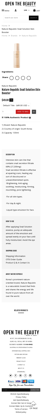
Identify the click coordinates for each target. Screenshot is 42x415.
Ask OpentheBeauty (21, 400)
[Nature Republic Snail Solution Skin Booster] (17, 55)
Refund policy (21, 412)
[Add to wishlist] (34, 112)
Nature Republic (29, 36)
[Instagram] (30, 375)
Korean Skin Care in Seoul (21, 403)
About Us (21, 368)
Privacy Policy (21, 361)
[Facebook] (15, 375)
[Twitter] (10, 375)
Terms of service (21, 409)
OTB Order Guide (14, 259)
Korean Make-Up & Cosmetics (21, 406)
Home (4, 26)
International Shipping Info (21, 351)
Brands (14, 36)
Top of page (34, 407)
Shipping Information (15, 256)
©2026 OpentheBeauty (19, 394)
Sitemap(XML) (21, 372)
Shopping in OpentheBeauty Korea (21, 348)
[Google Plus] (25, 375)
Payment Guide (21, 358)
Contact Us (21, 365)
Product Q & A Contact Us (18, 263)
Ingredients (7, 72)
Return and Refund (21, 355)
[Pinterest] (20, 375)
